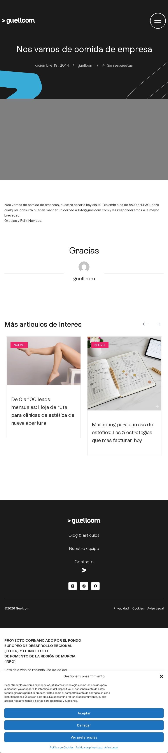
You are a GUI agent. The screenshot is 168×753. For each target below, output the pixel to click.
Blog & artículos (84, 535)
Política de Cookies (62, 747)
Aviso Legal (111, 747)
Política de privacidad (89, 747)
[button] (161, 676)
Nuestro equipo (84, 548)
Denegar (84, 725)
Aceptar (84, 713)
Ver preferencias (84, 737)
